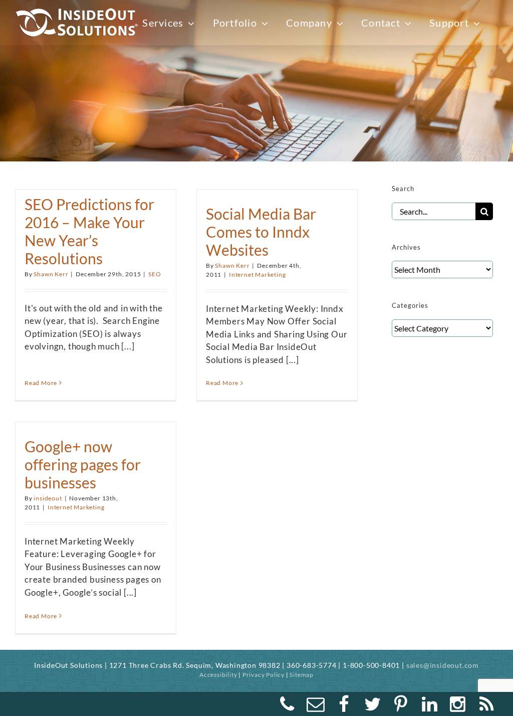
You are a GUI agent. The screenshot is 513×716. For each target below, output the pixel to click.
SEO (154, 274)
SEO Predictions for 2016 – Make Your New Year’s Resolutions (89, 231)
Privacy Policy (263, 674)
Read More (41, 383)
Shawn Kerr (51, 274)
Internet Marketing (257, 274)
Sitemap (302, 674)
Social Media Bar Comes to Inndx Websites (261, 232)
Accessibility (218, 674)
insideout (48, 498)
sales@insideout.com (442, 665)
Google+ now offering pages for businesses (83, 464)
